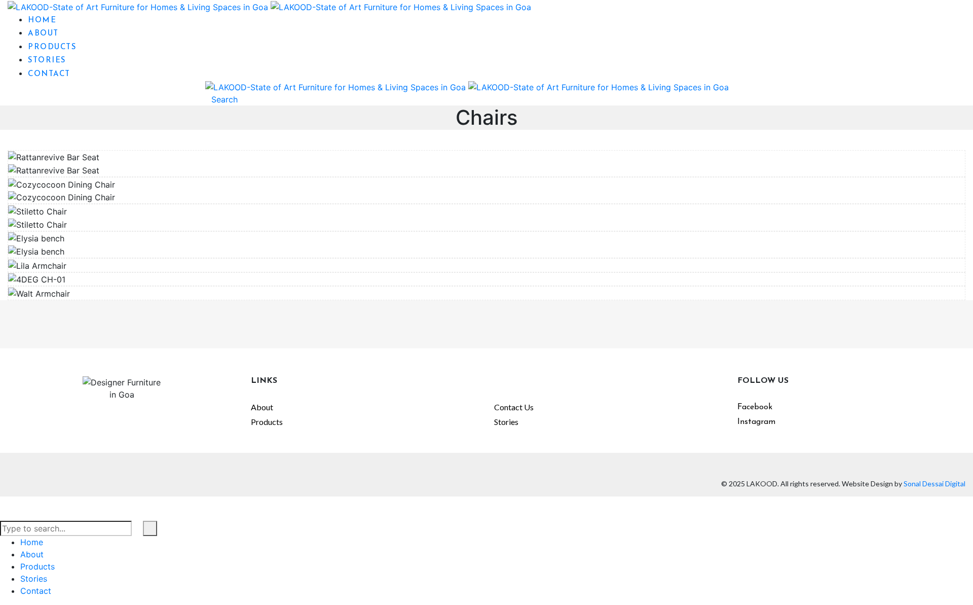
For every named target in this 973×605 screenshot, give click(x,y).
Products (267, 421)
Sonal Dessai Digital (934, 483)
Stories (506, 421)
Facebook (754, 407)
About (262, 407)
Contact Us (514, 407)
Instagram (756, 422)
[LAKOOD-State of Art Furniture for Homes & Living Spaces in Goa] (269, 6)
